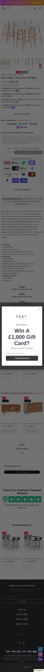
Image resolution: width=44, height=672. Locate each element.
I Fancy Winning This (22, 358)
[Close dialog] (40, 308)
